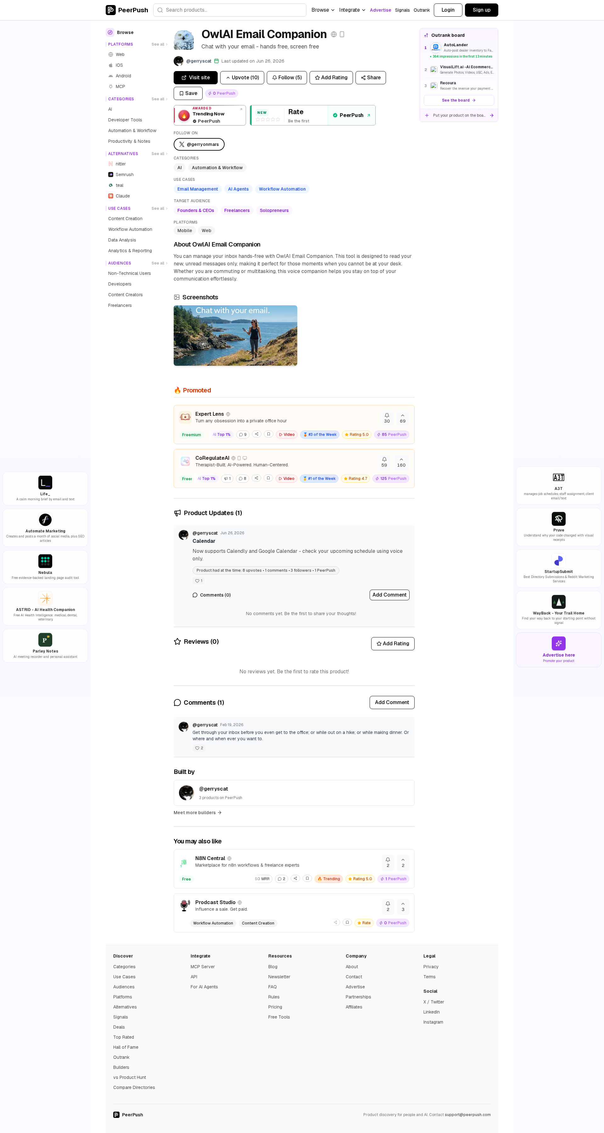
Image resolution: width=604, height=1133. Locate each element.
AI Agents (238, 189)
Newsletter (279, 977)
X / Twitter (433, 1002)
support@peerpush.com (468, 1114)
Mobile (184, 230)
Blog (272, 966)
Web (206, 230)
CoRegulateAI (212, 458)
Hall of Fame (125, 1047)
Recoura (448, 83)
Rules (274, 997)
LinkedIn (431, 1012)
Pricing (275, 1007)
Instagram (433, 1022)
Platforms (122, 997)
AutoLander (456, 44)
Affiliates (354, 1007)
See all (158, 44)
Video (289, 434)
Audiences (124, 987)
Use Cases (124, 977)
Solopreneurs (274, 210)
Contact (354, 977)
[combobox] (229, 10)
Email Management (197, 189)
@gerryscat (205, 533)
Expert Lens (209, 414)
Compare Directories (134, 1087)
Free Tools (279, 1017)
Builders (121, 1067)
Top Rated (123, 1037)
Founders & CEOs (195, 210)
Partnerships (358, 997)
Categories (124, 966)
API (194, 977)
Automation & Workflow (217, 167)
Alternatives (125, 1007)
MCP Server (203, 966)
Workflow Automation (282, 189)
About (352, 966)
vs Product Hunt (129, 1077)
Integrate (349, 10)
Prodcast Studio (215, 902)
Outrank (422, 10)
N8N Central (210, 858)
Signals (402, 10)
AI (179, 167)
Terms (429, 977)
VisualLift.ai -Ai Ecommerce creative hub (467, 66)
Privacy (431, 966)
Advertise (380, 10)
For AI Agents (204, 987)
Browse (320, 10)
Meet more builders (195, 812)
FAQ (272, 987)
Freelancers (237, 210)
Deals (119, 1027)
